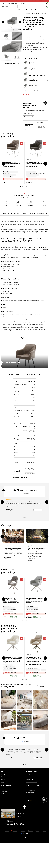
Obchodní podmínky (31, 777)
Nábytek (34, 13)
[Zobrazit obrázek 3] (17, 36)
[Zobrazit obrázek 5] (6, 57)
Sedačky (3, 774)
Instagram (4, 791)
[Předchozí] (3, 22)
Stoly (2, 781)
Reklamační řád (30, 779)
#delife (12, 687)
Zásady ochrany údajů (31, 781)
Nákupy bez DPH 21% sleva (13, 1)
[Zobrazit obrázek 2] (6, 36)
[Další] (20, 22)
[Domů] (24, 6)
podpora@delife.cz (40, 126)
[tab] (20, 186)
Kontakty (28, 774)
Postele (3, 779)
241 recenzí (26, 493)
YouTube (3, 793)
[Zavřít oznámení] (48, 1)
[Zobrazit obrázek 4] (11, 46)
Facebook (3, 789)
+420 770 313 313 (39, 122)
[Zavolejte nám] (46, 3)
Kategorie (28, 13)
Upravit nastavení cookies (35, 837)
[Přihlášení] (42, 6)
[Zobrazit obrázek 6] (17, 57)
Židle (38, 13)
